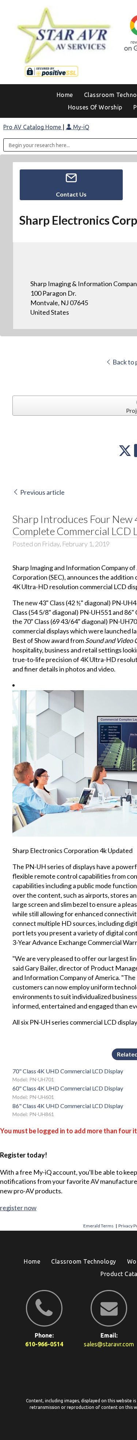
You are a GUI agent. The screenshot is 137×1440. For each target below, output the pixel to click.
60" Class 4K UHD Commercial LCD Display (67, 1088)
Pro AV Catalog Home (32, 127)
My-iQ (80, 127)
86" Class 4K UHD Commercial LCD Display (67, 1105)
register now (18, 1208)
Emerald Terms (98, 1225)
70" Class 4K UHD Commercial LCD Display (67, 1070)
